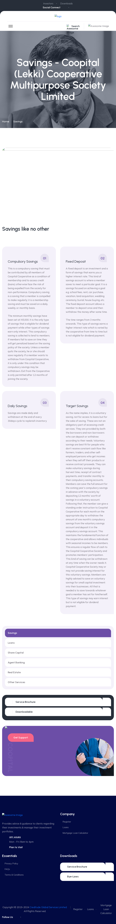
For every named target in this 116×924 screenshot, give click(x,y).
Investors (48, 3)
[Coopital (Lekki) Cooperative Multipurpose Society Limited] (58, 16)
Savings (12, 632)
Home (5, 121)
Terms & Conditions (14, 874)
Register (67, 821)
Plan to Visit (16, 847)
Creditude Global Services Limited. (48, 907)
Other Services (16, 682)
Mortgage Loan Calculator (75, 833)
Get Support (20, 737)
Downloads (66, 3)
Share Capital (16, 652)
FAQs (7, 869)
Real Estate (14, 672)
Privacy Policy (11, 863)
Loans (11, 642)
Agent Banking (16, 662)
